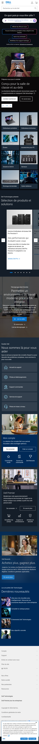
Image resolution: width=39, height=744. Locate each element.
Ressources (5, 689)
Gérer (4, 738)
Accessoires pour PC (28, 147)
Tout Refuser (24, 738)
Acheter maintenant (9, 99)
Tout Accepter (32, 738)
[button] (32, 2)
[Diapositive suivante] (10, 105)
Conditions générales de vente (11, 712)
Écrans (5, 147)
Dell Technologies (7, 696)
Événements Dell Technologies (21, 619)
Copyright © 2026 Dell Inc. (9, 708)
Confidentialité (6, 717)
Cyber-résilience (26, 186)
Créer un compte (27, 449)
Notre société (5, 680)
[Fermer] (36, 723)
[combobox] (19, 8)
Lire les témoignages (18, 327)
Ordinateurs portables (10, 128)
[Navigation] (2, 2)
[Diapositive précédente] (3, 105)
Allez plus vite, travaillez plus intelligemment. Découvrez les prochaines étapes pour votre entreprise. (24, 600)
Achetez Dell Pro (13, 259)
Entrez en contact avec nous (10, 660)
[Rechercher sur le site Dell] (35, 8)
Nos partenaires (6, 684)
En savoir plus (26, 99)
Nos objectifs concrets (18, 630)
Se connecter (10, 449)
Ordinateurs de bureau (28, 128)
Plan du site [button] (5, 664)
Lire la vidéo (21, 319)
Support (4, 655)
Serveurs (24, 167)
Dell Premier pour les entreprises (11, 700)
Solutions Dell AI (8, 167)
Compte (3, 651)
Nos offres (4, 676)
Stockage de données (10, 186)
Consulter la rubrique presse (20, 609)
